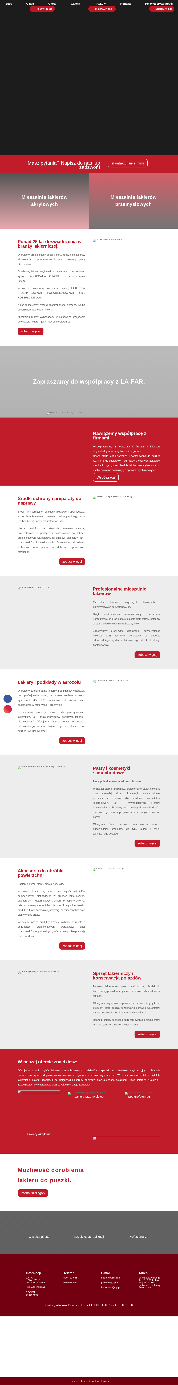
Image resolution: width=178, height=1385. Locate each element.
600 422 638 (70, 1277)
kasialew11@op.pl (103, 9)
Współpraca (106, 477)
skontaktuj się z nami (128, 163)
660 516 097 (70, 1282)
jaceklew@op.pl (163, 9)
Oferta (52, 3)
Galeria (75, 3)
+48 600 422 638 (43, 9)
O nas (30, 3)
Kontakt (125, 3)
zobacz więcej (30, 331)
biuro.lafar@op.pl (110, 1287)
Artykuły (100, 3)
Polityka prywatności (159, 3)
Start (8, 3)
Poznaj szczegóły (33, 1193)
